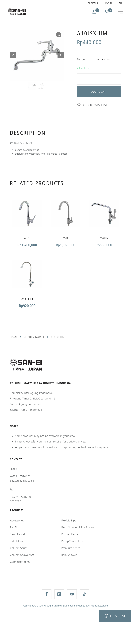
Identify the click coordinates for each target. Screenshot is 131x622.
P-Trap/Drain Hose (72, 541)
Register (93, 3)
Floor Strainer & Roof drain (77, 527)
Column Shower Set (22, 554)
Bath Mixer (16, 541)
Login (108, 3)
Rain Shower (69, 554)
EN (120, 3)
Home (13, 337)
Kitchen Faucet (105, 59)
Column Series (18, 548)
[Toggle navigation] (120, 11)
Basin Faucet (17, 534)
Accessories (17, 520)
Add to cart (99, 91)
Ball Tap (14, 527)
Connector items (20, 561)
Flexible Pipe (68, 520)
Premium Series (70, 548)
